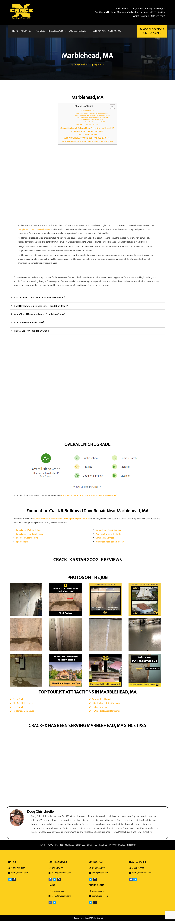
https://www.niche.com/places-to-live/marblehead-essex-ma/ (89, 495)
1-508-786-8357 (157, 9)
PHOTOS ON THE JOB (87, 134)
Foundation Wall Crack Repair (29, 530)
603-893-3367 (158, 16)
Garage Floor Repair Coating (108, 530)
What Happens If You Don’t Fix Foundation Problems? (94, 113)
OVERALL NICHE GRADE (87, 124)
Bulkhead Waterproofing (27, 538)
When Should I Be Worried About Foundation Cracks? (95, 118)
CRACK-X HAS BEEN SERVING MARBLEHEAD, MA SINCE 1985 (87, 141)
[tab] (87, 297)
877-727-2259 (158, 12)
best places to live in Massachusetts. (34, 229)
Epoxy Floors (22, 542)
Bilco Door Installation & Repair (109, 542)
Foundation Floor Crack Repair (29, 534)
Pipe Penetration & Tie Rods (108, 534)
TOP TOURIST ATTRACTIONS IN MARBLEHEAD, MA (87, 138)
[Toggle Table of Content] (111, 106)
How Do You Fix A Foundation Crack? (95, 122)
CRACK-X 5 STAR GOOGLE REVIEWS (88, 131)
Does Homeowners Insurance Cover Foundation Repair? (95, 115)
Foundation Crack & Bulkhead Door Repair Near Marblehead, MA (87, 128)
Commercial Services (104, 538)
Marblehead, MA (87, 110)
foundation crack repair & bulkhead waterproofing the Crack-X (61, 519)
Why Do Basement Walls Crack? (94, 120)
